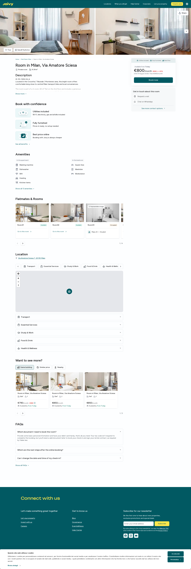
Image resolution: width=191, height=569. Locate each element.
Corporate (146, 4)
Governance (77, 522)
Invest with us (26, 522)
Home (17, 59)
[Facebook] (125, 535)
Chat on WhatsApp (143, 102)
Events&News (78, 526)
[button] (32, 231)
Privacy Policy (163, 530)
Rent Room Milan (26, 59)
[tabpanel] (69, 393)
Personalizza (175, 559)
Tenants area (177, 4)
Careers (24, 526)
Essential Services (51, 266)
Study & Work (72, 266)
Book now (153, 80)
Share (184, 13)
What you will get (121, 4)
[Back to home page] (8, 4)
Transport (31, 266)
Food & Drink (92, 266)
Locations (107, 4)
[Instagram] (131, 535)
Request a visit (141, 96)
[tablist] (69, 367)
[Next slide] (186, 31)
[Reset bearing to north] (18, 285)
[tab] (24, 367)
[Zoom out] (18, 282)
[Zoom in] (18, 278)
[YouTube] (136, 535)
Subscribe (162, 524)
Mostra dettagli (13, 565)
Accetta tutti (176, 554)
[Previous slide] (5, 31)
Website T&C (164, 528)
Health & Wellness (113, 266)
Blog (74, 518)
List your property (160, 4)
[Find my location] (18, 273)
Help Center (135, 4)
